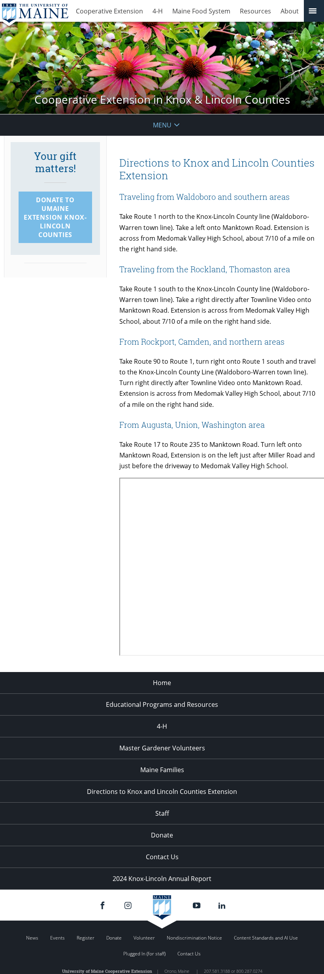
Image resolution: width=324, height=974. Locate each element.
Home (162, 682)
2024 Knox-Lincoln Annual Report (162, 878)
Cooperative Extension (109, 11)
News (32, 937)
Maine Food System (201, 11)
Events (57, 937)
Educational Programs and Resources (162, 704)
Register (85, 937)
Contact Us (162, 856)
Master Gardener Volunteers (162, 748)
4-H (158, 11)
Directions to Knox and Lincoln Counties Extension (162, 791)
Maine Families (162, 769)
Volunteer (144, 937)
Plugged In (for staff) (144, 953)
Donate (162, 835)
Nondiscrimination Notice (194, 937)
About (290, 11)
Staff (162, 813)
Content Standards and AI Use (266, 937)
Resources (255, 11)
